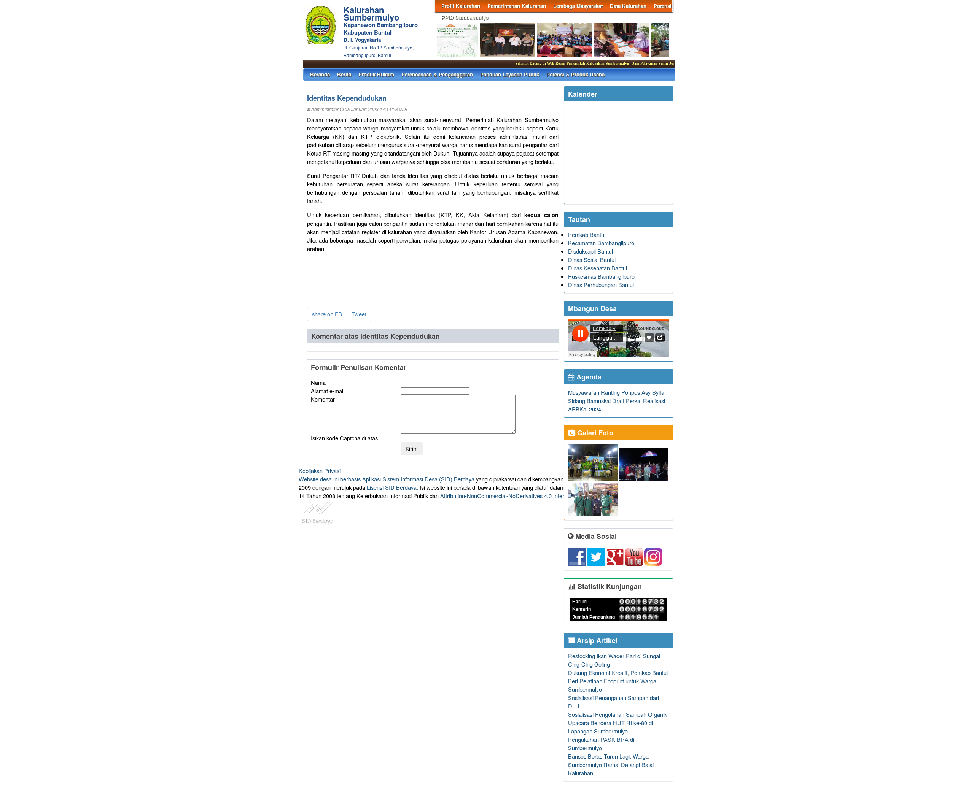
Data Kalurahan (628, 6)
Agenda (588, 377)
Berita (344, 74)
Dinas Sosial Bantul (592, 260)
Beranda (320, 74)
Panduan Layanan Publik (509, 74)
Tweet (359, 314)
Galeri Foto (594, 433)
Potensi (663, 6)
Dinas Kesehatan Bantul (597, 268)
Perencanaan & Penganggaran (437, 74)
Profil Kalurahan (460, 6)
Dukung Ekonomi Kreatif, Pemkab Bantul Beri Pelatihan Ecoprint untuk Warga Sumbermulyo (618, 680)
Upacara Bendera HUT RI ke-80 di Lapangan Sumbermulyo (610, 727)
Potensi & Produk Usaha (575, 74)
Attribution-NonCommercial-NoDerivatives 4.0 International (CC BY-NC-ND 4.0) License (547, 496)
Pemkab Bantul (586, 234)
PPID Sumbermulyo (465, 17)
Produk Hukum (376, 74)
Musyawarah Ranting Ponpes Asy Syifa (616, 392)
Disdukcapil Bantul (590, 251)
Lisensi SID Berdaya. (392, 487)
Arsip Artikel (596, 640)
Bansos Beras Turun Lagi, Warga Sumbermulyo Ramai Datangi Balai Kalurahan (611, 764)
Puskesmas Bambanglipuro (601, 276)
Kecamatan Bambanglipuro (601, 243)
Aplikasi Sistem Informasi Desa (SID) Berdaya (418, 479)
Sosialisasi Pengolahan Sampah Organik (617, 714)
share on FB (327, 314)
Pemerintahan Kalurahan (516, 6)
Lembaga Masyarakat (578, 6)
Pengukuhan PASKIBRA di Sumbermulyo (601, 743)
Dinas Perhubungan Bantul (601, 285)
